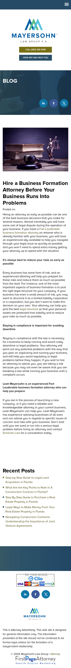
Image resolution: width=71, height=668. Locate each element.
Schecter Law (11, 433)
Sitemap (55, 654)
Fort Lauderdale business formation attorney (31, 231)
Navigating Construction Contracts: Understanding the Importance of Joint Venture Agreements (30, 521)
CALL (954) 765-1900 (35, 49)
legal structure (29, 309)
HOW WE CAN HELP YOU (35, 57)
